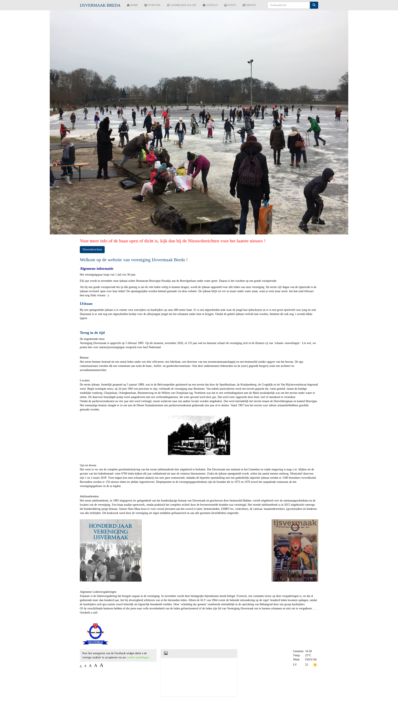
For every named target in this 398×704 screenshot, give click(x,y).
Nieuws (250, 5)
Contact (211, 5)
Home (134, 5)
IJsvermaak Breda (100, 5)
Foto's (231, 5)
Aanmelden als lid (183, 5)
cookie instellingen (138, 657)
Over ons (153, 5)
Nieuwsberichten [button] (92, 249)
